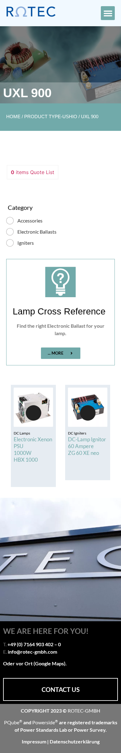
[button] (108, 13)
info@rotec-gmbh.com (32, 652)
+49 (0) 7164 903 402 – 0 (34, 644)
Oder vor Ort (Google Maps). (35, 663)
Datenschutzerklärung (75, 741)
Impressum (34, 741)
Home (13, 116)
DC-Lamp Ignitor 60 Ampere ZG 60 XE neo (87, 446)
